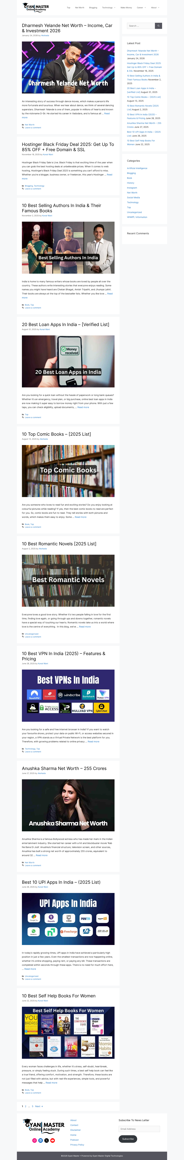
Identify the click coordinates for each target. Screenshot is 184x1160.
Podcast (74, 1140)
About (153, 7)
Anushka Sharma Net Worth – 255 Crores (64, 768)
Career (140, 7)
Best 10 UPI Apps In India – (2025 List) (61, 882)
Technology (107, 7)
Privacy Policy (77, 1144)
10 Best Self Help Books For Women (59, 995)
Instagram (132, 188)
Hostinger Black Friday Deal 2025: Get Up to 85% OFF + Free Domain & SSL (68, 147)
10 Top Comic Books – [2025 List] (56, 434)
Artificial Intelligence (137, 168)
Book (27, 305)
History (130, 183)
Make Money (126, 7)
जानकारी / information (137, 217)
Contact (74, 1125)
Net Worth (79, 7)
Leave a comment (33, 127)
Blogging (93, 7)
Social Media (133, 197)
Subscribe (128, 1138)
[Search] (158, 26)
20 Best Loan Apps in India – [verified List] (65, 324)
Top (68, 7)
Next (39, 1106)
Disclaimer (75, 1130)
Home (73, 1135)
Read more (83, 407)
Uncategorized (31, 634)
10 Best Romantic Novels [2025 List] (59, 543)
